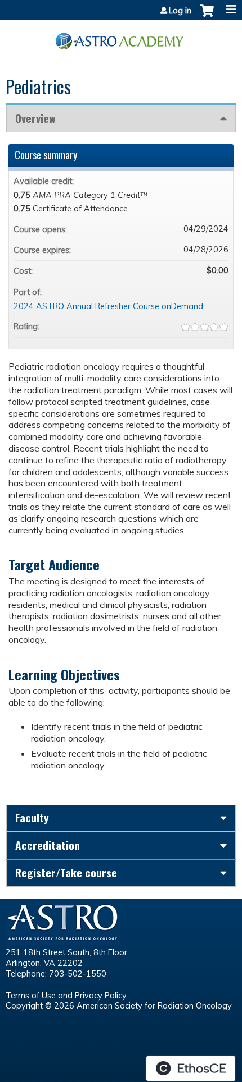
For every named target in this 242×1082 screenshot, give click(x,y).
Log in (180, 11)
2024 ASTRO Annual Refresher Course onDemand (108, 306)
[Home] (121, 37)
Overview (35, 118)
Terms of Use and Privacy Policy (66, 996)
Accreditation (47, 845)
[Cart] (207, 16)
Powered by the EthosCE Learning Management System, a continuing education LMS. (190, 1068)
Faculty (32, 817)
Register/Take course (66, 872)
